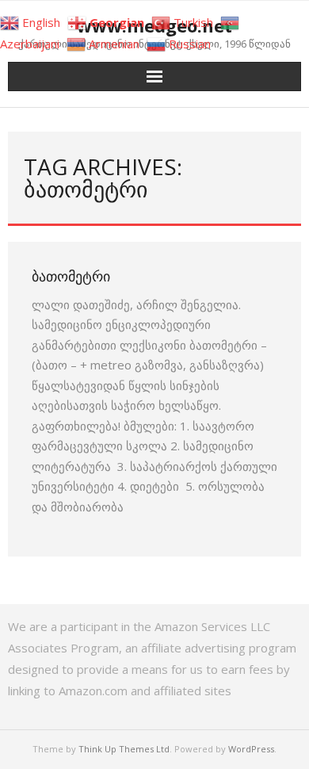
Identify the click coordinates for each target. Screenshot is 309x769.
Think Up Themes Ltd (124, 749)
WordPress (251, 749)
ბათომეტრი (71, 275)
